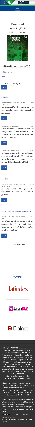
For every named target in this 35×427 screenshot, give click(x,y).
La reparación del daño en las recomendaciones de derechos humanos (17, 110)
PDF (4, 87)
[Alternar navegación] (17, 8)
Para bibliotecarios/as (9, 270)
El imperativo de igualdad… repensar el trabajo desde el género (17, 191)
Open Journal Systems (9, 254)
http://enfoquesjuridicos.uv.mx (19, 378)
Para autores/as (6, 267)
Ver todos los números (17, 244)
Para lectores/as (7, 265)
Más (3, 77)
